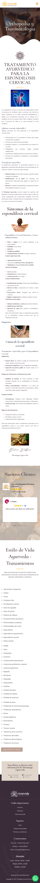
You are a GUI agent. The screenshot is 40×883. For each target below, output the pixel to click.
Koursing (31, 879)
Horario (20, 856)
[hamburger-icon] (36, 4)
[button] (35, 878)
